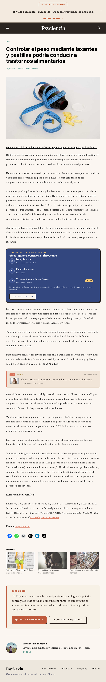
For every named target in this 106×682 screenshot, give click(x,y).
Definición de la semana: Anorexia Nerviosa (48, 571)
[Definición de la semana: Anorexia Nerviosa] (52, 560)
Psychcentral (22, 526)
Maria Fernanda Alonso (28, 69)
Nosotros (82, 669)
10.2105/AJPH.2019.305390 (44, 517)
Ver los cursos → (53, 18)
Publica (96, 669)
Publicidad (66, 669)
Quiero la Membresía (29, 619)
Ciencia (9, 41)
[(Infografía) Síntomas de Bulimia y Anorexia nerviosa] (20, 560)
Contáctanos (49, 669)
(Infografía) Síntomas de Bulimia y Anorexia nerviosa (20, 571)
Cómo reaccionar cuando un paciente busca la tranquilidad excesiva (56, 379)
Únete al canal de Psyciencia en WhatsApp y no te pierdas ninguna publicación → (51, 147)
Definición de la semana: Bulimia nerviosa (84, 571)
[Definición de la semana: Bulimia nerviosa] (84, 560)
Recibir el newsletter (67, 619)
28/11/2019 (10, 69)
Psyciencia (53, 28)
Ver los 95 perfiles (22, 296)
